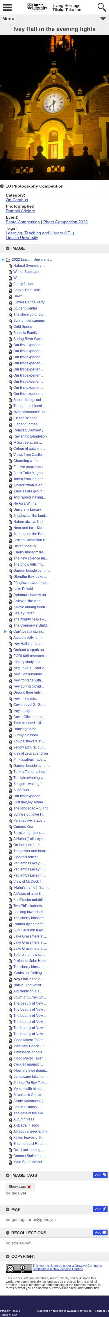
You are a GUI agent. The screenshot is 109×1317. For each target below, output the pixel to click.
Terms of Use (8, 1314)
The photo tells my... (28, 564)
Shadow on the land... (30, 516)
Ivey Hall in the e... (28, 979)
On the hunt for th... (28, 845)
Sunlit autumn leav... (29, 930)
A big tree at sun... (27, 442)
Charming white (25, 461)
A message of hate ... (29, 1052)
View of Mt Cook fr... (28, 881)
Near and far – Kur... (29, 528)
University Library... (28, 510)
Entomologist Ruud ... (30, 1144)
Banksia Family (25, 333)
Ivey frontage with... (28, 680)
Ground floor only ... (28, 692)
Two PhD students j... (29, 906)
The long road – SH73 (30, 808)
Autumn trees (23, 1119)
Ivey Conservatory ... (29, 674)
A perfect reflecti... (27, 857)
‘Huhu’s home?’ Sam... (31, 888)
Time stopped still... (28, 723)
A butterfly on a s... (27, 991)
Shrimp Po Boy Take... (30, 1083)
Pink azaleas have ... (29, 760)
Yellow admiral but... (29, 747)
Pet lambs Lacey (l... (29, 863)
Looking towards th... (29, 912)
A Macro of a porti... (28, 894)
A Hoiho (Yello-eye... (29, 839)
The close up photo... (29, 314)
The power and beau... (31, 851)
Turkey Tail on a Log (29, 772)
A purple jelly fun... (27, 638)
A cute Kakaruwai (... (29, 1101)
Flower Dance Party (28, 302)
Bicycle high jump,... (29, 833)
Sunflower (21, 790)
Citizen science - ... (28, 418)
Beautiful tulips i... (27, 1107)
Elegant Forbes (25, 424)
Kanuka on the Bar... (29, 534)
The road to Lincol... (28, 406)
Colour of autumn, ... (29, 449)
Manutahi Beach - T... (30, 1046)
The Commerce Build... (31, 625)
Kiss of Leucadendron (30, 753)
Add (98, 1175)
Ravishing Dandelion (30, 436)
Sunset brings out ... (28, 400)
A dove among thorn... (30, 607)
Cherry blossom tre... (29, 552)
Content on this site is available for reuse (64, 1310)
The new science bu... (30, 558)
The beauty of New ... (30, 1003)
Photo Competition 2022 (65, 222)
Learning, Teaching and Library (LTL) (40, 233)
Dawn (18, 296)
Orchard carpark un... (30, 650)
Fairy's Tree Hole (26, 290)
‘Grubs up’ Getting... (28, 973)
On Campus (17, 199)
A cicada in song (26, 1125)
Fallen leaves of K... (28, 1138)
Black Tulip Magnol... (29, 473)
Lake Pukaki (23, 589)
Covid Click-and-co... (29, 717)
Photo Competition (23, 222)
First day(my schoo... (29, 802)
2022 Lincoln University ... (32, 260)
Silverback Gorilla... (28, 1095)
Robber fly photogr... (29, 924)
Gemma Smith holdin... (31, 1156)
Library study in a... (28, 662)
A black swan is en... (29, 485)
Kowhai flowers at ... (29, 741)
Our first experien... (28, 345)
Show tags (17, 1187)
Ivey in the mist (25, 699)
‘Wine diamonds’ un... (30, 412)
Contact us (101, 1310)
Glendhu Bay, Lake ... (30, 577)
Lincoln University (22, 237)
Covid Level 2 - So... (29, 705)
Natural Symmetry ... (29, 266)
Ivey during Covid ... (28, 686)
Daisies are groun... (29, 491)
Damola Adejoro (20, 210)
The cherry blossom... (30, 918)
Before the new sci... (29, 955)
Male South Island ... (29, 1162)
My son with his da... (29, 1089)
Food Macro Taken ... (30, 1040)
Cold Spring (22, 327)
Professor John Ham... (30, 961)
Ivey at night (22, 711)
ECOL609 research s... (31, 656)
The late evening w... (29, 778)
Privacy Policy (9, 1310)
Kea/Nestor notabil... (29, 900)
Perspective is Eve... (29, 820)
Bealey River (23, 613)
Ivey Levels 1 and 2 (28, 668)
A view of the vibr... (27, 601)
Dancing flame (24, 729)
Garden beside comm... (31, 570)
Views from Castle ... (29, 455)
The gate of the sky (28, 1113)
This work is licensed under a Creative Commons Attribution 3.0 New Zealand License (67, 1267)
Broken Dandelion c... (30, 540)
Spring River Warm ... (30, 339)
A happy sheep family (30, 1131)
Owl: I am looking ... (28, 1150)
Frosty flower (23, 284)
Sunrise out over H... (29, 814)
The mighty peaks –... (30, 619)
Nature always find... (29, 522)
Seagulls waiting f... (28, 784)
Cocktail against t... (28, 1064)
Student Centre (25, 308)
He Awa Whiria (25, 503)
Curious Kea (23, 827)
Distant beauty (24, 546)
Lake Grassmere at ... (30, 936)
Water (18, 278)
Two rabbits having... (29, 497)
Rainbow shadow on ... (31, 595)
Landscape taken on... (30, 1077)
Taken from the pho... (29, 479)
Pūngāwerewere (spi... (31, 583)
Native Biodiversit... (28, 985)
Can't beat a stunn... (28, 631)
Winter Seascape (26, 272)
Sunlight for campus (29, 321)
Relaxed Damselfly (28, 430)
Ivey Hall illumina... (28, 644)
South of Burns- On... (29, 997)
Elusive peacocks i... (29, 467)
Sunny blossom (25, 735)
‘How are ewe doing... (30, 1070)
